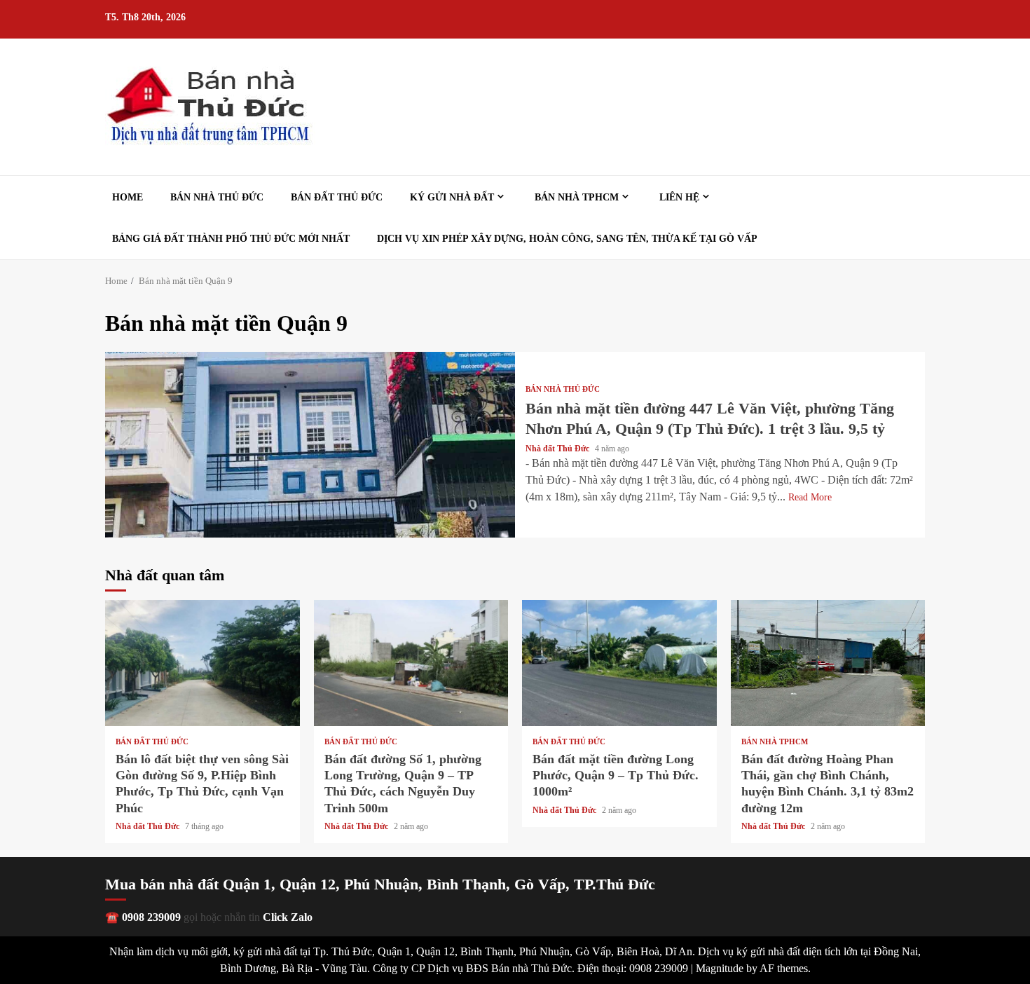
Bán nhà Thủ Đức (216, 197)
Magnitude (719, 968)
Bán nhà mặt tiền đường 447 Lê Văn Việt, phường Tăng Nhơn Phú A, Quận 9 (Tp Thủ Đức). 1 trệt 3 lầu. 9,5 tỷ (310, 445)
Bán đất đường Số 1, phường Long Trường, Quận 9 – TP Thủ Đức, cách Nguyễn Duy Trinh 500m (411, 663)
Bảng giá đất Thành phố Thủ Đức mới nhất (231, 238)
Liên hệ (679, 197)
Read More (810, 497)
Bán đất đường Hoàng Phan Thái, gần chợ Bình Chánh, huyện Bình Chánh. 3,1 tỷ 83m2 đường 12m (828, 663)
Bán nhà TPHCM (577, 197)
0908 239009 (151, 917)
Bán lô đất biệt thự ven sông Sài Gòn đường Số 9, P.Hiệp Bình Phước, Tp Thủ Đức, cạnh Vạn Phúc (202, 663)
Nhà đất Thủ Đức (558, 448)
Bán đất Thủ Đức (337, 197)
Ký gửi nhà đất (452, 197)
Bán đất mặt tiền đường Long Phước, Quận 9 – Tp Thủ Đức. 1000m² (619, 663)
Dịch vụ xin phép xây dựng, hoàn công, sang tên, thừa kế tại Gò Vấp (567, 238)
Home (127, 197)
